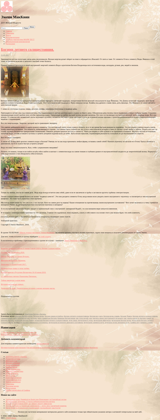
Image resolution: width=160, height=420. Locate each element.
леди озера (73, 320)
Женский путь (11, 361)
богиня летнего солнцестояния (145, 316)
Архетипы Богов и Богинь (35, 314)
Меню (32, 27)
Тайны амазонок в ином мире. (13, 280)
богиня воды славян (111, 316)
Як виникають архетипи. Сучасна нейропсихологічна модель (30, 402)
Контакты (94, 348)
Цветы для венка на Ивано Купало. (15, 256)
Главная (9, 31)
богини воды (38, 316)
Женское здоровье (13, 363)
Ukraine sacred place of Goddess (18, 390)
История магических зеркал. (12, 284)
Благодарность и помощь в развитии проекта (71, 348)
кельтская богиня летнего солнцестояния (51, 320)
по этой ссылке (44, 237)
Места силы (10, 376)
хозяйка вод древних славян (141, 323)
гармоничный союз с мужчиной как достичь (19, 318)
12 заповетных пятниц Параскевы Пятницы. (19, 276)
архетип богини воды (23, 316)
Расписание (10, 44)
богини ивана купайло (54, 316)
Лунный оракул (12, 373)
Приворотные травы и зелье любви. (15, 268)
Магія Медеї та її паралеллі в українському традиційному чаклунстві (33, 408)
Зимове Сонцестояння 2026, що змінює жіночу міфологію (29, 404)
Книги (8, 35)
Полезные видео (12, 386)
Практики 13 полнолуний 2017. (14, 264)
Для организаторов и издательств (39, 348)
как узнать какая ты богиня (134, 318)
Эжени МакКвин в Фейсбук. (76, 241)
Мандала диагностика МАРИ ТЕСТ (20, 40)
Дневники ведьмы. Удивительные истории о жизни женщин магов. (28, 288)
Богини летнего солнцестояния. (27, 49)
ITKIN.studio (10, 418)
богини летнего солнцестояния (76, 316)
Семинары (10, 33)
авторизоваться (43, 344)
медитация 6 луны (85, 320)
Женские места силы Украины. (13, 260)
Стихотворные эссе (13, 380)
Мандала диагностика (14, 371)
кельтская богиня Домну (24, 320)
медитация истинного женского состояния (66, 323)
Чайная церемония (13, 382)
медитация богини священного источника (31, 323)
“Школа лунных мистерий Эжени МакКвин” (37, 233)
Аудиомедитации (12, 37)
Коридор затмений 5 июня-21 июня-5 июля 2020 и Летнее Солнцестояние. (31, 249)
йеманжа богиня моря (66, 318)
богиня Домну (126, 316)
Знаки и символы (13, 365)
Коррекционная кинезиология (18, 42)
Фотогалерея (11, 388)
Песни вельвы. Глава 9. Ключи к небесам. (19, 332)
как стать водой (82, 318)
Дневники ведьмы (13, 359)
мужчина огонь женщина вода (117, 323)
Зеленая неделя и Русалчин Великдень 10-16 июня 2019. (23, 272)
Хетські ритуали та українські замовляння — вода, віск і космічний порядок (36, 406)
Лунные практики (13, 369)
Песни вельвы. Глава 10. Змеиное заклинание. (20, 335)
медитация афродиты (102, 320)
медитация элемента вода (94, 323)
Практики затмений (14, 378)
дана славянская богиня (46, 318)
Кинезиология (11, 367)
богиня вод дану (96, 316)
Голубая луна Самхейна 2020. (13, 252)
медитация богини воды (121, 320)
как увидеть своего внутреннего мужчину (106, 318)
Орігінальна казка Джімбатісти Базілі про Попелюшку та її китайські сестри (36, 399)
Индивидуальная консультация (13, 348)
